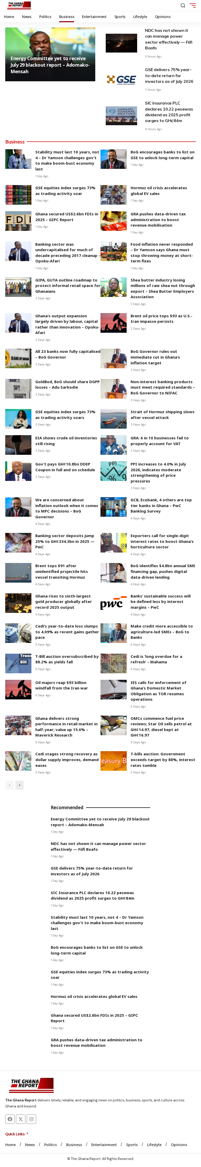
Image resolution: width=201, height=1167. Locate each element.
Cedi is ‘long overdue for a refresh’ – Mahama (156, 659)
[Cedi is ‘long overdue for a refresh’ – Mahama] (113, 663)
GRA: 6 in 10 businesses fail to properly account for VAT (160, 440)
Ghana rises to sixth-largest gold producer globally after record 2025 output (63, 601)
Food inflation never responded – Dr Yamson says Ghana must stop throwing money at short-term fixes (162, 253)
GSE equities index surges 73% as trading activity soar (65, 190)
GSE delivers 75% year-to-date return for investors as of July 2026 (169, 75)
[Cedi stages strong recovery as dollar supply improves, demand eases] (18, 761)
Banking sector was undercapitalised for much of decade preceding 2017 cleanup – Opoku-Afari (67, 253)
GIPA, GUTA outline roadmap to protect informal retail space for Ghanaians (67, 285)
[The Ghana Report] (19, 5)
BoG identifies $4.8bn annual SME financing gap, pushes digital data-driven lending (163, 571)
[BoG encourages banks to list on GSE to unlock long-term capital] (113, 159)
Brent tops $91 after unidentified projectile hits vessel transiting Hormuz (61, 571)
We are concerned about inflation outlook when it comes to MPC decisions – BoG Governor (66, 508)
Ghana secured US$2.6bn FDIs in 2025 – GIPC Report (66, 216)
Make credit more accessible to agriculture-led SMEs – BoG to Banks (162, 631)
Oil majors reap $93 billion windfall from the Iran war (61, 685)
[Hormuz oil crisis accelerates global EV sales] (113, 195)
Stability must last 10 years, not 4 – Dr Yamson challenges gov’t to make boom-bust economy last (67, 160)
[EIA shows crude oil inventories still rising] (18, 445)
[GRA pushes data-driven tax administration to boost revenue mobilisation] (113, 221)
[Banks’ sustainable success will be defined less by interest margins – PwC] (113, 603)
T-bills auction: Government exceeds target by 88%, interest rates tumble (163, 759)
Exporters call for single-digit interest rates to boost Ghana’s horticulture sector (162, 541)
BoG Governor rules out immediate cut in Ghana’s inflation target (155, 357)
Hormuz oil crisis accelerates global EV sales (159, 190)
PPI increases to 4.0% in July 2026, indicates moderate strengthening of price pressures (158, 472)
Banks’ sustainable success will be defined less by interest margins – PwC (161, 601)
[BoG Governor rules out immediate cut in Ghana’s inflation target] (113, 358)
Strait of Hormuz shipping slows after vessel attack (162, 414)
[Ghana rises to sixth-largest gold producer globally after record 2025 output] (18, 603)
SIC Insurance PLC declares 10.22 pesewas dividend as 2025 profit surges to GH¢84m (92, 895)
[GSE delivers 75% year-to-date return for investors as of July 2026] (121, 79)
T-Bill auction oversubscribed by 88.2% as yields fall (67, 659)
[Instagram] (31, 1119)
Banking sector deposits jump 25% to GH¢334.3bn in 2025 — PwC (64, 541)
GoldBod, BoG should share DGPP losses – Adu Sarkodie (67, 384)
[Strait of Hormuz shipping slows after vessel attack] (113, 419)
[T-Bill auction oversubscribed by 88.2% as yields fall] (18, 663)
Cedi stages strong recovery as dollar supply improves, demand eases (67, 759)
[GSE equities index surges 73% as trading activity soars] (18, 419)
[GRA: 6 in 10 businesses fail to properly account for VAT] (113, 445)
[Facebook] (10, 1119)
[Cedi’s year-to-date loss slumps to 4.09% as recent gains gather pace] (18, 633)
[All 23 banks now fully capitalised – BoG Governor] (18, 358)
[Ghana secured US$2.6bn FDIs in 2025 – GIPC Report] (18, 221)
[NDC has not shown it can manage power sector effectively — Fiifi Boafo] (121, 43)
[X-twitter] (20, 1119)
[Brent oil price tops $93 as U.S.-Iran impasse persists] (113, 323)
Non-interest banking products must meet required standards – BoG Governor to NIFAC (163, 387)
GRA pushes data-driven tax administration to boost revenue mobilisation (158, 219)
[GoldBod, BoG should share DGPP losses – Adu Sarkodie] (18, 389)
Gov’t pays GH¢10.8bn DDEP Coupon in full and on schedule (65, 466)
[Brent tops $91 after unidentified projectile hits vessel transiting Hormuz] (18, 573)
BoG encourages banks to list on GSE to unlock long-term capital (162, 154)
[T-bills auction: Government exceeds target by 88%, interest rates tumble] (113, 761)
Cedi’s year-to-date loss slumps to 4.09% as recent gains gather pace (67, 631)
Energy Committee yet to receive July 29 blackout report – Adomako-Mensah (50, 64)
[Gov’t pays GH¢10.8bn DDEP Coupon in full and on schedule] (18, 471)
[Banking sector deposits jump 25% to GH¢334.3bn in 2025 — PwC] (18, 543)
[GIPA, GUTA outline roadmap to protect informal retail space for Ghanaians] (18, 287)
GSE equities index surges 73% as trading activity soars (65, 414)
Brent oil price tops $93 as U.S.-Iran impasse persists (161, 318)
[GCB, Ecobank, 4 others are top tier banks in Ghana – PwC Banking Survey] (113, 507)
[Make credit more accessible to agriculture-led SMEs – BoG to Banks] (113, 633)
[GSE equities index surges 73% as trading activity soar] (18, 195)
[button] (183, 5)
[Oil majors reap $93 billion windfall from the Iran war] (18, 689)
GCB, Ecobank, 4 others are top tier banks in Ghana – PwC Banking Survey (161, 505)
